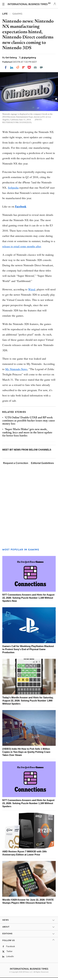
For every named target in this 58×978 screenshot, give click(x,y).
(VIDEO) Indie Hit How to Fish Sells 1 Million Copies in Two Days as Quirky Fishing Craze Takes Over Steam (26, 751)
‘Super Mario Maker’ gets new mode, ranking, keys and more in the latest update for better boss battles (27, 432)
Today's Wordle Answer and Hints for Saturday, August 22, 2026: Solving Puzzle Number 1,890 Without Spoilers (27, 700)
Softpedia (13, 187)
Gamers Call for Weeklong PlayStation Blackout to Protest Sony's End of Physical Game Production (28, 649)
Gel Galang (11, 57)
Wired (31, 289)
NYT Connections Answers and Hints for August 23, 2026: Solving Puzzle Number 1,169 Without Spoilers (28, 803)
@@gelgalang (28, 57)
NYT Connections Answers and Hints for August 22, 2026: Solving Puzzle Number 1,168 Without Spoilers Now (28, 597)
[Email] (35, 67)
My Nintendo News (16, 369)
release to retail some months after (21, 246)
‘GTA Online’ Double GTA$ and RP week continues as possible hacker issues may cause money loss (28, 420)
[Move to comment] (41, 67)
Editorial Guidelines (42, 463)
